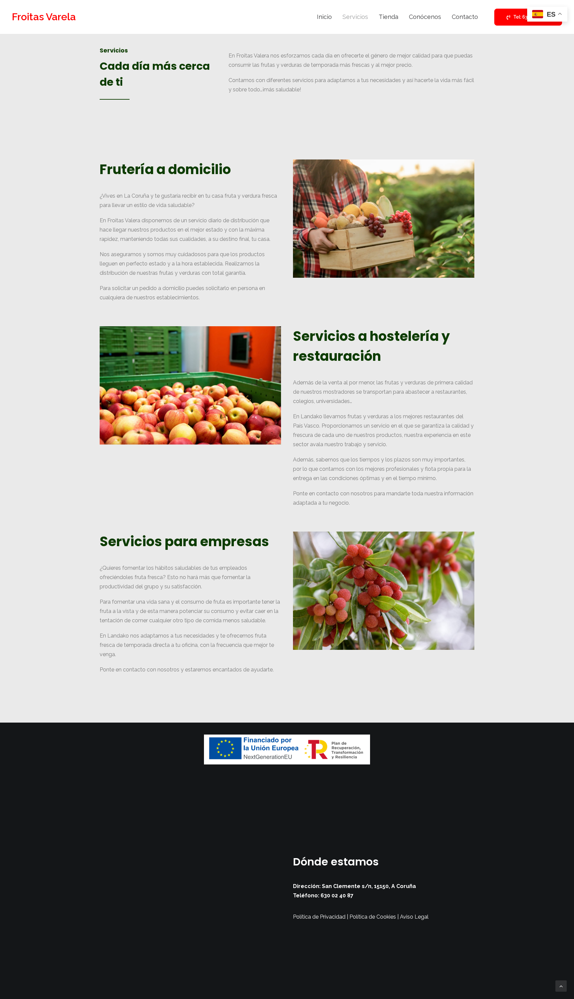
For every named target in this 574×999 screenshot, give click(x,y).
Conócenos (425, 16)
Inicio (324, 16)
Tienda (388, 16)
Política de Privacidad (319, 917)
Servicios (355, 16)
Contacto (465, 16)
